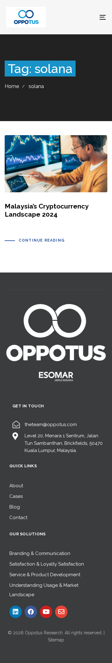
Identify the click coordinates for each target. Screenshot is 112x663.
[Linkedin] (15, 612)
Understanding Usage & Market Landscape (43, 589)
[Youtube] (46, 612)
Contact (18, 517)
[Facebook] (31, 612)
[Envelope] (61, 612)
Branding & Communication (39, 553)
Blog (14, 507)
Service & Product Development (44, 574)
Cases (16, 496)
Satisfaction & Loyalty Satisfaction (46, 564)
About (16, 486)
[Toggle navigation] (89, 17)
